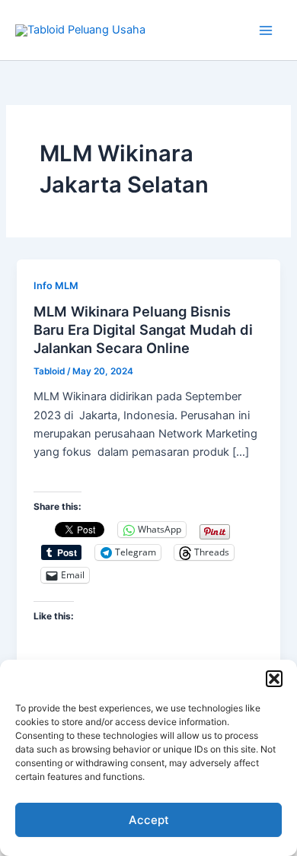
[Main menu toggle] (266, 30)
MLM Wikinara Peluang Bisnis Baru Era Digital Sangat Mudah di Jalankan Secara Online (143, 329)
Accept (149, 820)
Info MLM (56, 285)
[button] (274, 678)
